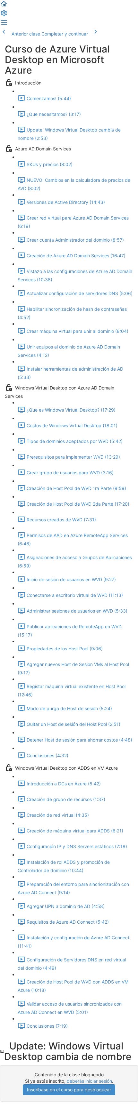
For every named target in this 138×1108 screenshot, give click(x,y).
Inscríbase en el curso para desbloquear (69, 1089)
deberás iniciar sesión (89, 1081)
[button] (4, 6)
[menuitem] (4, 15)
